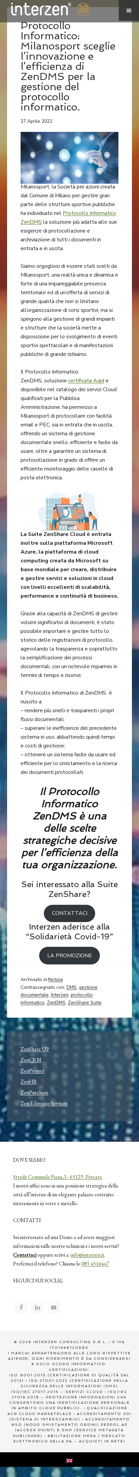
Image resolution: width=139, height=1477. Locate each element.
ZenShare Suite (85, 1002)
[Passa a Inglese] (69, 1459)
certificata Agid (86, 380)
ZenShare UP (35, 1049)
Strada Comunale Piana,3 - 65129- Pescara (57, 1176)
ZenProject (33, 1070)
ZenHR (29, 1081)
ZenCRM (31, 1059)
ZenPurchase (35, 1092)
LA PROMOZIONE (69, 955)
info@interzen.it (87, 1254)
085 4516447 (95, 1263)
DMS (71, 987)
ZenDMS (56, 1002)
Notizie (55, 979)
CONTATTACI (69, 913)
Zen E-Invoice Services (44, 1103)
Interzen (59, 10)
